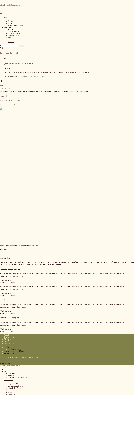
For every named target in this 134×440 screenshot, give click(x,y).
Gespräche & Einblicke (81, 262)
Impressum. (9, 353)
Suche (21, 45)
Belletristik (28, 262)
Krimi (9, 38)
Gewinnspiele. (15, 349)
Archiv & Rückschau (10, 262)
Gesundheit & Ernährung (106, 262)
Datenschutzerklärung (15, 351)
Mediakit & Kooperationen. (16, 25)
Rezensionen (8, 27)
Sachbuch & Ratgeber (50, 264)
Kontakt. (10, 23)
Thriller (10, 40)
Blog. (5, 17)
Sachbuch (11, 42)
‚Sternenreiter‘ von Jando (19, 63)
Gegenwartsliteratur (14, 31)
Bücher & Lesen (43, 262)
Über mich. (11, 21)
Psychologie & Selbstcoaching (23, 264)
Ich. (5, 19)
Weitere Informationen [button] (8, 282)
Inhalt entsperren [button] (6, 280)
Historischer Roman (14, 35)
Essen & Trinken (60, 262)
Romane (10, 29)
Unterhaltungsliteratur (14, 33)
